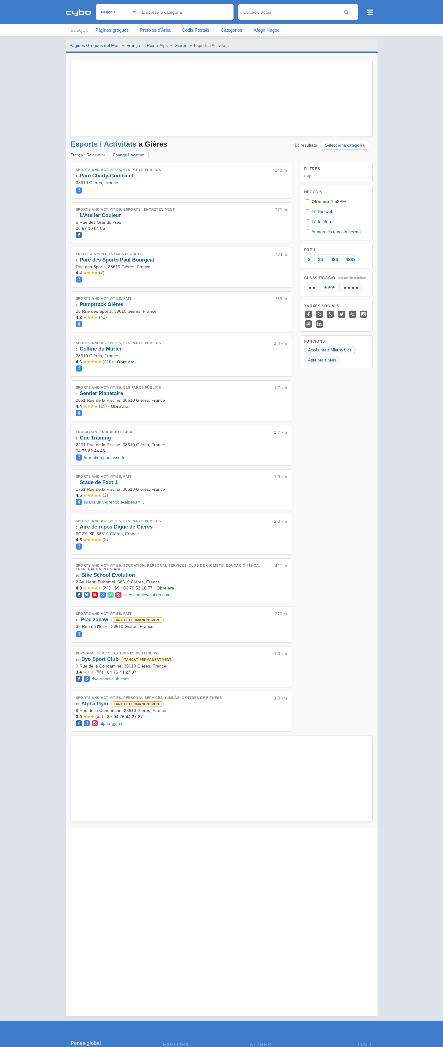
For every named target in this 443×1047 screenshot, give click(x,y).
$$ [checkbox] (320, 259)
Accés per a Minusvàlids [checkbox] (330, 350)
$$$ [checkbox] (334, 259)
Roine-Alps (157, 45)
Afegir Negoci (267, 30)
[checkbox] (336, 201)
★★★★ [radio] (351, 287)
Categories (231, 30)
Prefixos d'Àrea (155, 30)
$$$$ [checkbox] (350, 259)
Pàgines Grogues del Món (94, 45)
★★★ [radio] (330, 287)
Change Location (129, 155)
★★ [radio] (312, 287)
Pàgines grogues (112, 30)
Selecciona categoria (344, 145)
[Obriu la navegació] (370, 12)
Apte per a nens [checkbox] (322, 360)
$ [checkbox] (309, 259)
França (133, 45)
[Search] (346, 12)
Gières (180, 45)
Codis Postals (195, 30)
